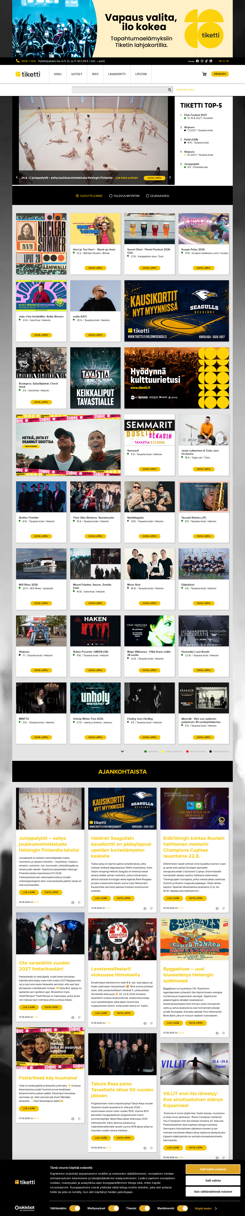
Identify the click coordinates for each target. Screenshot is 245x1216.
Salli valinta (213, 1180)
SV (227, 61)
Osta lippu (52, 892)
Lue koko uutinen (127, 178)
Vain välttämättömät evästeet (213, 1191)
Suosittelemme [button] (91, 196)
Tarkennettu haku (185, 89)
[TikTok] (206, 61)
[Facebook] (197, 61)
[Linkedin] (211, 61)
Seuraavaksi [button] (159, 196)
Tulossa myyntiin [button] (126, 196)
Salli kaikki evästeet (213, 1169)
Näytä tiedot (203, 1208)
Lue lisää (29, 892)
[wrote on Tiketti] (50, 809)
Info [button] (95, 74)
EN (220, 61)
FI (224, 61)
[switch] (113, 1208)
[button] (16, 177)
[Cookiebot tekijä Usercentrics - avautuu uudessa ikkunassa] (25, 1208)
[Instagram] (202, 61)
